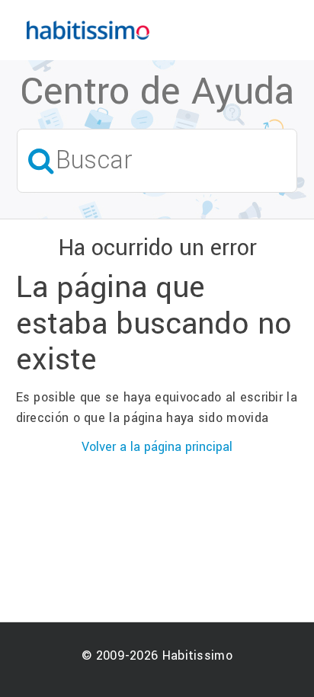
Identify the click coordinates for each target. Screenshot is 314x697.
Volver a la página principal (157, 447)
